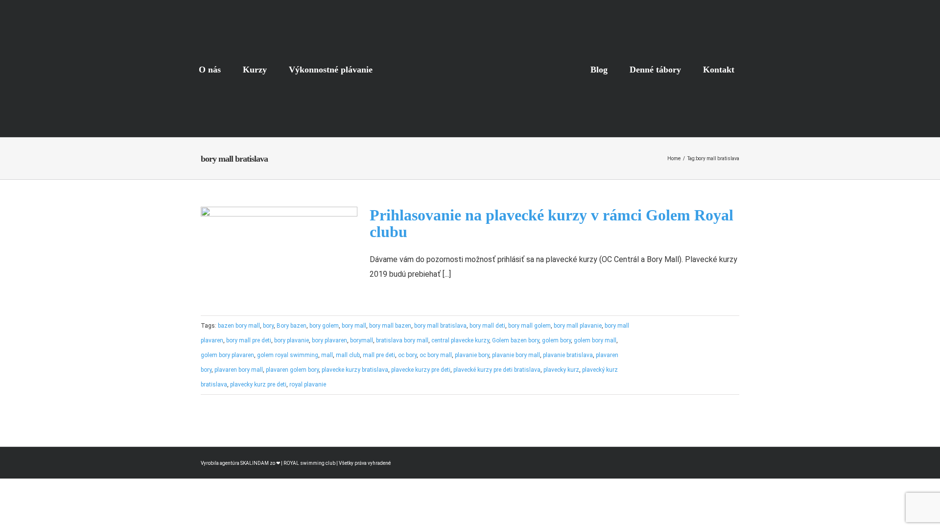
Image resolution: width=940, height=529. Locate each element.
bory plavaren (329, 340)
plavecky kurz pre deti (258, 384)
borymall (361, 340)
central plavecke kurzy (460, 340)
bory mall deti (487, 325)
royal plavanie (307, 384)
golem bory (556, 340)
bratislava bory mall (402, 340)
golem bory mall (595, 340)
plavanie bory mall (516, 355)
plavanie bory (472, 355)
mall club (348, 355)
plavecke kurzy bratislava (355, 369)
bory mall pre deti (248, 340)
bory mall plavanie (578, 325)
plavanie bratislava (568, 355)
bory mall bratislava (440, 325)
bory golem (324, 325)
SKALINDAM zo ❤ (260, 463)
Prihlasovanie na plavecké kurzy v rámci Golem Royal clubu (551, 223)
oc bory (407, 355)
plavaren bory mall (238, 369)
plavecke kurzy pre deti (420, 369)
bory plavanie (291, 340)
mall (327, 355)
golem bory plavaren (227, 355)
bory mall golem (529, 325)
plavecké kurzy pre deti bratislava (496, 369)
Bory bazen (291, 325)
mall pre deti (379, 355)
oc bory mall (436, 355)
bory (268, 325)
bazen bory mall (239, 325)
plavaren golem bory (292, 369)
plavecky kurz (561, 369)
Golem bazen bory (515, 340)
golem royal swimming (287, 355)
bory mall (354, 325)
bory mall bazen (390, 325)
